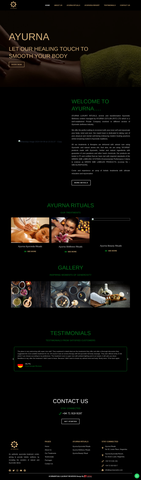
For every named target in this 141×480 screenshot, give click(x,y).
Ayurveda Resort (92, 5)
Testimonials (110, 5)
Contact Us (125, 5)
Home (47, 5)
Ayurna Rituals (73, 5)
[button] (13, 293)
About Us (58, 5)
